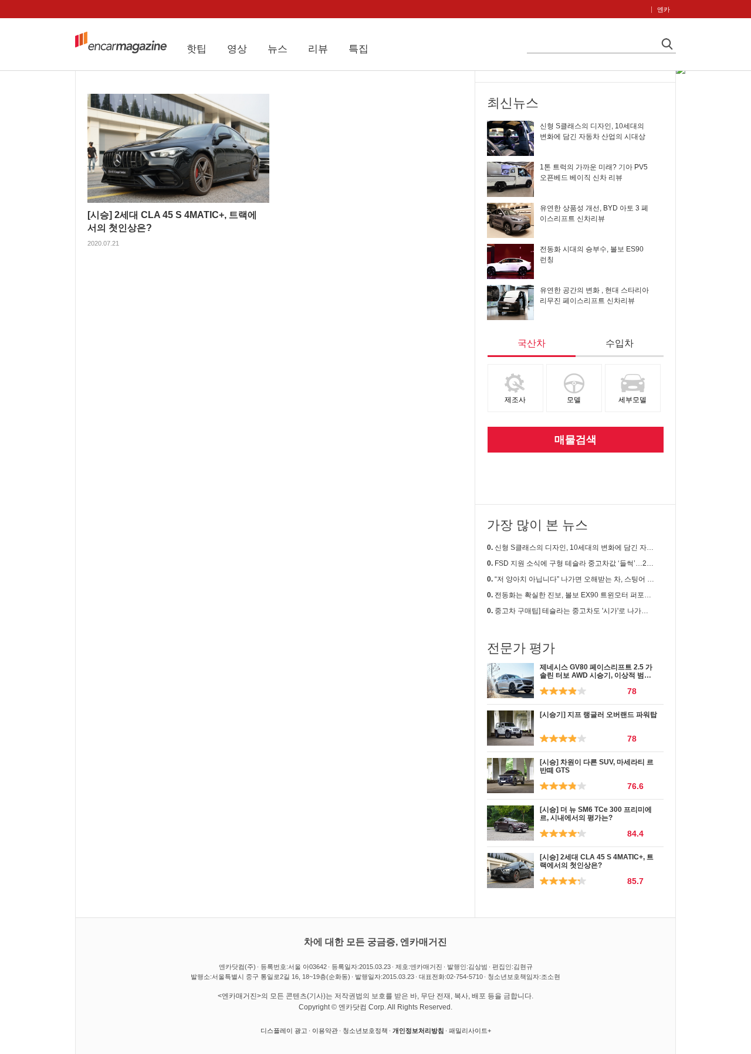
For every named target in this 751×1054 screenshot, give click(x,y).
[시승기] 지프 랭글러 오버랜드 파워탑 (598, 714)
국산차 (531, 343)
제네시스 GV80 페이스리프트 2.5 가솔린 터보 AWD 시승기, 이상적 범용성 (596, 675)
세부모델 (632, 400)
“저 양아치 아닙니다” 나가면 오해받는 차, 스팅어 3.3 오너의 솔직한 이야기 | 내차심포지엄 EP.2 (570, 579)
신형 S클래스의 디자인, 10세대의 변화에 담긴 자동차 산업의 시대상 (570, 547)
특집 (358, 49)
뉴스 (277, 49)
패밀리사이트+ (470, 1030)
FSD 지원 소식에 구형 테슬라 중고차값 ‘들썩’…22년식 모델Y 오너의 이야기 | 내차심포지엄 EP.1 (570, 563)
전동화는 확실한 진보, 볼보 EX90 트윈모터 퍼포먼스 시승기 (570, 595)
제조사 (515, 400)
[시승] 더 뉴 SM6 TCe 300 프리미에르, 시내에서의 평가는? (596, 813)
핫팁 (197, 49)
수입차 (619, 343)
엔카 (663, 9)
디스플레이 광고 (284, 1030)
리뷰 (318, 49)
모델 (574, 400)
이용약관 (325, 1030)
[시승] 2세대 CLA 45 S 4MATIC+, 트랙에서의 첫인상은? (597, 861)
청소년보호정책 (365, 1030)
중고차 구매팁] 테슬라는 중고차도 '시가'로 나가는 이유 (570, 611)
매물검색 (575, 440)
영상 (237, 49)
